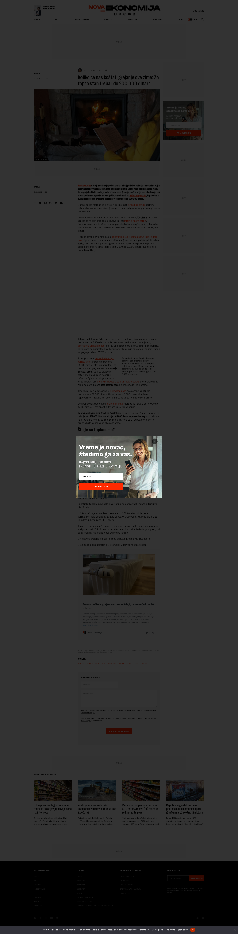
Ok (192, 930)
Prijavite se (101, 486)
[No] (234, 929)
